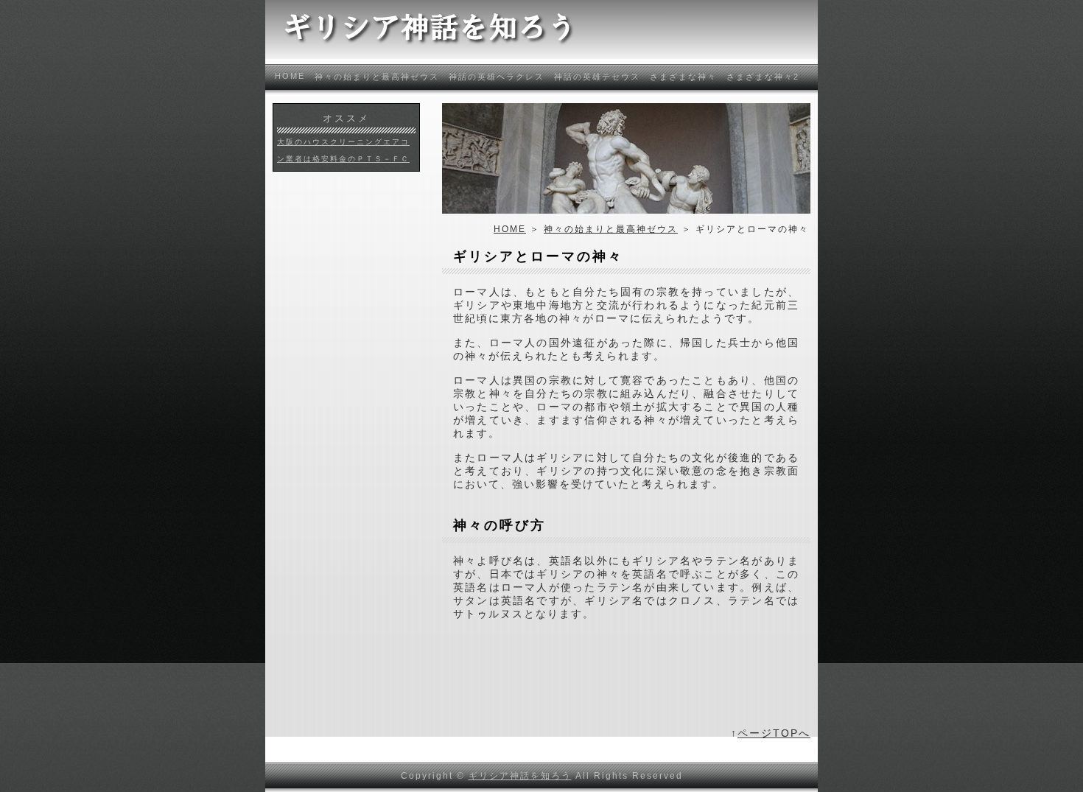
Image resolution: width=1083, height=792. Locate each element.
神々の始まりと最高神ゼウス (377, 76)
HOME (290, 75)
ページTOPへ (773, 733)
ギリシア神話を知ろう (520, 776)
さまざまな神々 (683, 76)
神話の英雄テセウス (597, 76)
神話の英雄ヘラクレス (496, 76)
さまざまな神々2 (762, 76)
